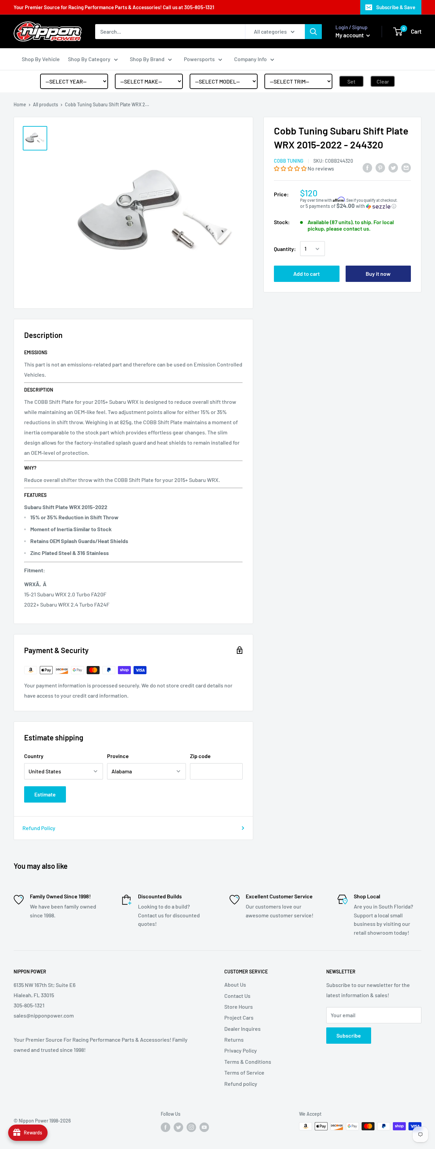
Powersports (199, 59)
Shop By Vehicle (41, 59)
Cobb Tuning (288, 161)
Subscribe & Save (395, 7)
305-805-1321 (199, 7)
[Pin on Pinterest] (380, 167)
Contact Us (237, 995)
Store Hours (238, 1006)
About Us (235, 984)
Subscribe (348, 1035)
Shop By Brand (147, 59)
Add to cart (306, 274)
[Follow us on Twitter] (178, 1127)
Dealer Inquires (242, 1028)
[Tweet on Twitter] (393, 167)
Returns (234, 1039)
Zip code (200, 756)
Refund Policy (38, 828)
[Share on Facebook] (367, 167)
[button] (291, 168)
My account (350, 35)
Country (34, 756)
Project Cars (239, 1017)
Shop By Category (89, 59)
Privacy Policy (240, 1050)
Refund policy (240, 1083)
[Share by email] (406, 167)
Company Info (250, 59)
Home (20, 104)
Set (351, 81)
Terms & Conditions (247, 1061)
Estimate (45, 794)
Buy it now (378, 274)
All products (45, 104)
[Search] (313, 31)
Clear (383, 81)
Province (118, 756)
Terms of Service (244, 1072)
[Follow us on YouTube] (204, 1127)
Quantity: (285, 249)
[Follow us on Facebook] (165, 1127)
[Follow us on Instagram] (191, 1127)
